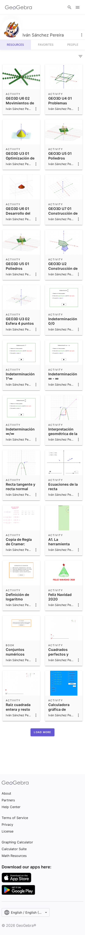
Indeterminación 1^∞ (20, 376)
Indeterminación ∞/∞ (20, 431)
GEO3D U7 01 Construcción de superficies (63, 213)
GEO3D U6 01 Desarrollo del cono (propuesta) (21, 213)
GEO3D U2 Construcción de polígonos (63, 268)
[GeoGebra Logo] (18, 7)
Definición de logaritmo (17, 596)
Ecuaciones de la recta (63, 486)
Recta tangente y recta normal (20, 486)
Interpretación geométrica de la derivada (62, 434)
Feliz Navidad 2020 (60, 596)
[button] (42, 732)
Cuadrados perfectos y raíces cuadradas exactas (63, 656)
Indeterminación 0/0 (62, 321)
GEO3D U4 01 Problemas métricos (60, 103)
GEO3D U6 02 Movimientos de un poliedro (20, 103)
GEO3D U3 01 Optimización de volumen (20, 158)
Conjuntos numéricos (15, 651)
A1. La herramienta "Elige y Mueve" (61, 544)
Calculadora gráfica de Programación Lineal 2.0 (60, 712)
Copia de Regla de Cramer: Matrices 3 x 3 (19, 544)
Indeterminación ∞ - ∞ (62, 376)
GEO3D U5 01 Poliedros (60, 155)
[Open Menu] (77, 7)
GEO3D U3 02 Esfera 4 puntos (20, 321)
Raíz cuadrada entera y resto (18, 707)
